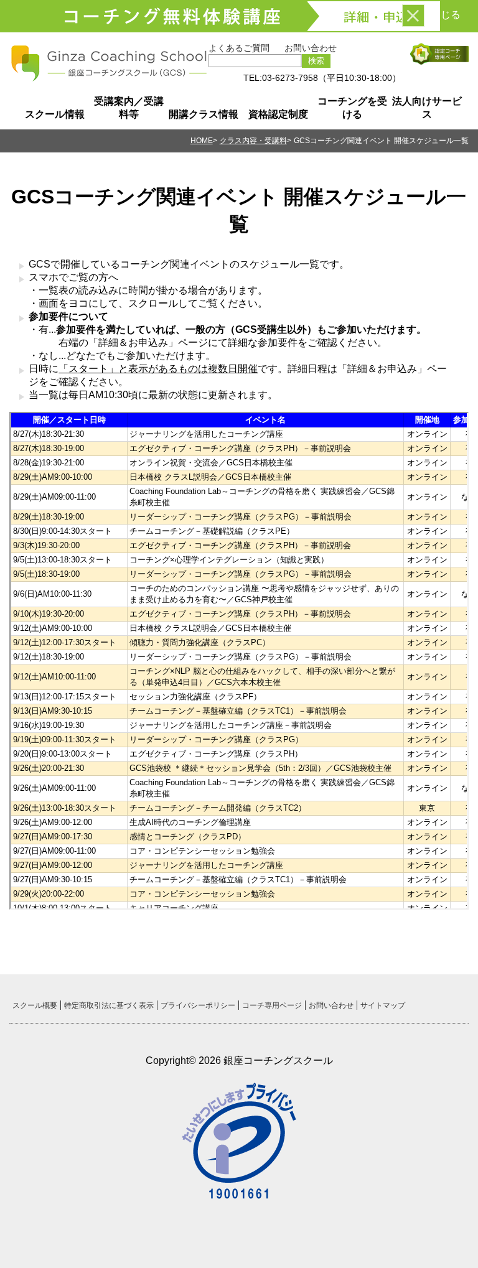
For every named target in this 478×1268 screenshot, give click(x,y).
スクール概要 (34, 1005)
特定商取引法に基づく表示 (109, 1005)
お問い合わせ (310, 48)
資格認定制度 (278, 114)
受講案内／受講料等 (129, 107)
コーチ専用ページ (272, 1005)
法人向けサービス (427, 107)
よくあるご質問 (239, 48)
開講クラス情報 (203, 114)
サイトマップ (382, 1005)
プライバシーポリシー (198, 1005)
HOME (201, 140)
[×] (413, 15)
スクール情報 (55, 114)
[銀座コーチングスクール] (109, 77)
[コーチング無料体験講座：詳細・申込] (239, 16)
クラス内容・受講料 (253, 140)
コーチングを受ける (352, 107)
